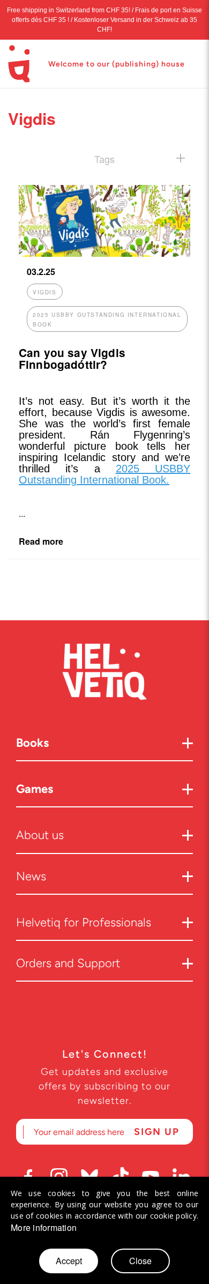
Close (140, 1261)
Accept (69, 1261)
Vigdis (45, 292)
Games (34, 789)
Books (32, 743)
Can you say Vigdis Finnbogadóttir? (72, 359)
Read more (41, 541)
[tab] (104, 158)
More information (44, 1228)
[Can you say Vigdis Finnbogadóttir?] (104, 253)
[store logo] (18, 64)
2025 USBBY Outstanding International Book (107, 319)
